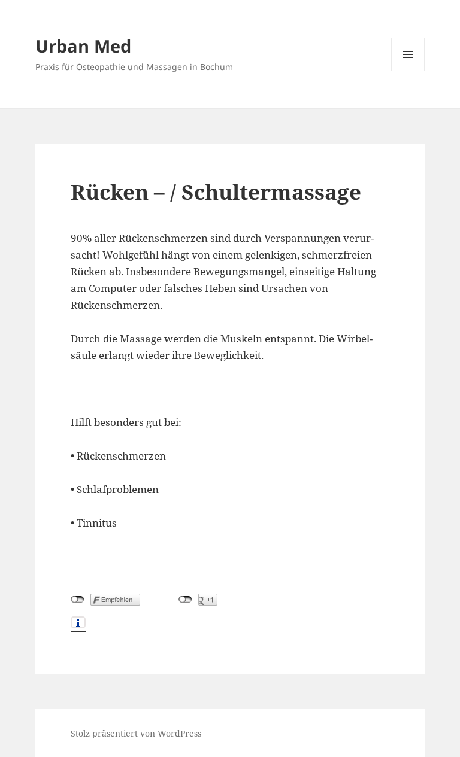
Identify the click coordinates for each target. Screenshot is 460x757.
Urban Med (83, 45)
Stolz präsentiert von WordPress (136, 733)
